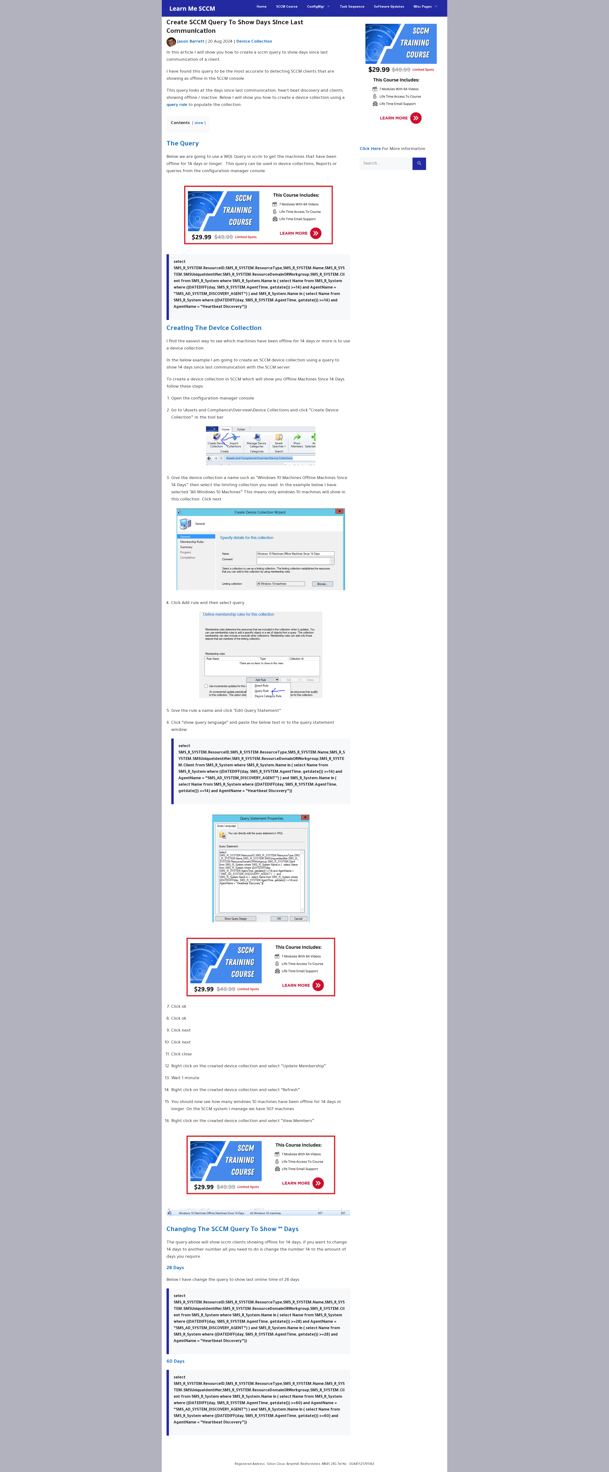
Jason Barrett (190, 42)
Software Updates (389, 7)
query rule (177, 105)
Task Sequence (352, 7)
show (199, 123)
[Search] (419, 164)
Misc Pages (423, 7)
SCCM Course (287, 7)
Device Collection (254, 42)
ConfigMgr (315, 7)
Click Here (370, 149)
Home (262, 7)
